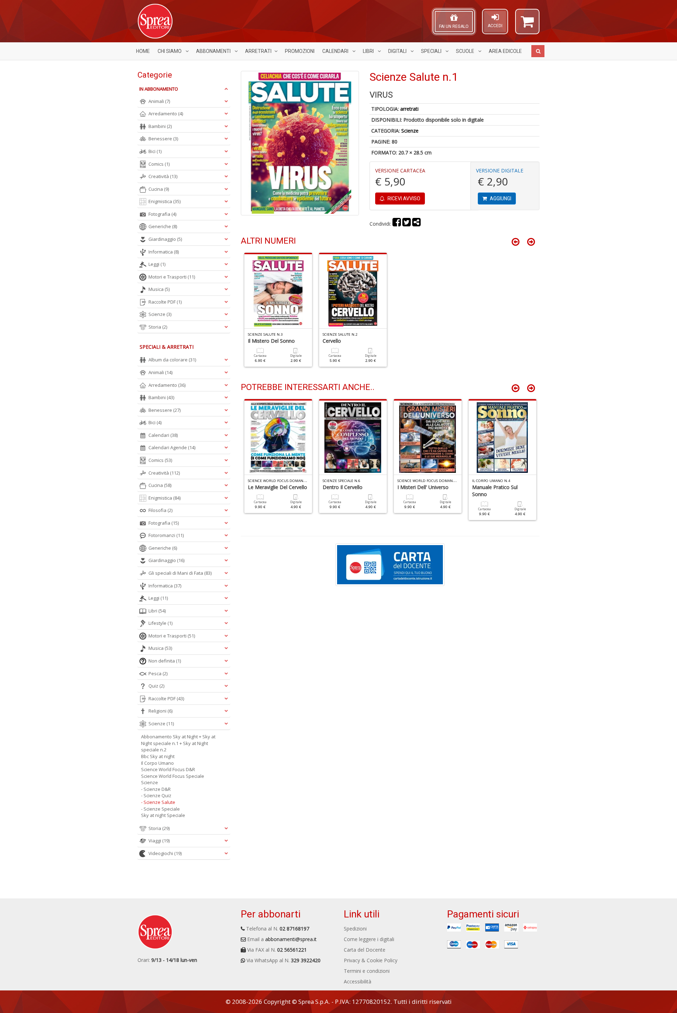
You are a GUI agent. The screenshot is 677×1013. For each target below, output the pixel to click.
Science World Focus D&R (168, 769)
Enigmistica (164, 201)
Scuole (465, 51)
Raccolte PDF (165, 302)
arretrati (409, 108)
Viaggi (159, 840)
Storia (157, 327)
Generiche (162, 226)
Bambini (160, 126)
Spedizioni (355, 928)
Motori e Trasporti (171, 277)
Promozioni (300, 51)
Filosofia (160, 510)
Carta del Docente (364, 949)
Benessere (163, 138)
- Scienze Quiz (156, 795)
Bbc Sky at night (158, 756)
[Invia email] (416, 223)
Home (143, 51)
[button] (527, 25)
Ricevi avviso (403, 198)
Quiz (156, 686)
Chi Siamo (170, 51)
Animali (159, 101)
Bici (154, 151)
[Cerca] (537, 51)
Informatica (163, 252)
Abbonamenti (214, 51)
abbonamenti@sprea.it (291, 939)
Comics (159, 164)
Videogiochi (165, 853)
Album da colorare (172, 359)
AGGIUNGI (500, 198)
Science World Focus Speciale (172, 776)
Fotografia (162, 214)
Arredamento (165, 113)
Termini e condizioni (367, 971)
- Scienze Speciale (160, 809)
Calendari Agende (171, 447)
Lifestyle (160, 623)
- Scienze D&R (156, 789)
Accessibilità (357, 981)
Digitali (398, 51)
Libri (369, 51)
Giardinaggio (165, 239)
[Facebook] (396, 223)
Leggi (156, 264)
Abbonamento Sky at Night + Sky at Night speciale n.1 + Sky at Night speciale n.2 (178, 743)
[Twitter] (406, 223)
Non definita (164, 661)
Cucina (158, 189)
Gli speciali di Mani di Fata (180, 573)
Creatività (162, 176)
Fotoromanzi (166, 535)
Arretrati (258, 51)
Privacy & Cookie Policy (370, 960)
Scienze (410, 130)
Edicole (505, 51)
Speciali (432, 51)
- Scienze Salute (158, 802)
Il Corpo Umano (157, 763)
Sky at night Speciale (163, 815)
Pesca (157, 673)
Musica (159, 289)
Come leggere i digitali (369, 939)
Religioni (160, 711)
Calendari (335, 51)
